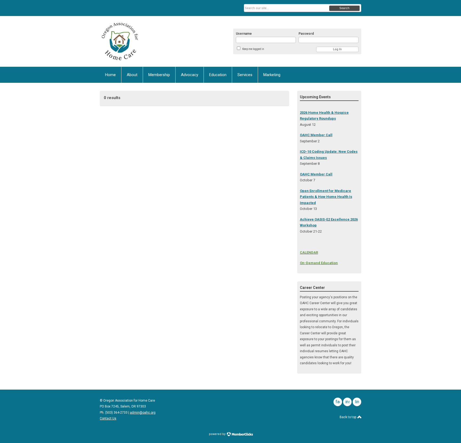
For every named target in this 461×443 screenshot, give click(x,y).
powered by (217, 434)
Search (344, 8)
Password (306, 34)
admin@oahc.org (143, 412)
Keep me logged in (253, 49)
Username (244, 34)
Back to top (348, 417)
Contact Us (108, 418)
